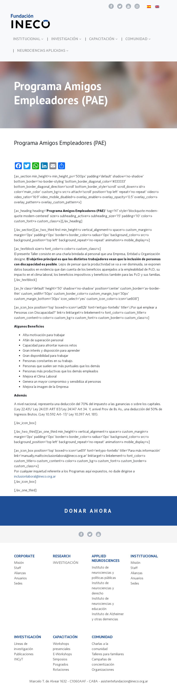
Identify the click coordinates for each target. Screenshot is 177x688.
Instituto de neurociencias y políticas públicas (104, 572)
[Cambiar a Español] (149, 6)
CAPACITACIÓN (102, 38)
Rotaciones (61, 669)
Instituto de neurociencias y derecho (103, 588)
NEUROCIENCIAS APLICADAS (41, 50)
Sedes (18, 583)
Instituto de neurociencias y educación (103, 603)
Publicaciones (23, 654)
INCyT (18, 659)
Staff (17, 568)
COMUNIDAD (137, 38)
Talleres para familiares (108, 654)
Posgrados (60, 664)
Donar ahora (88, 510)
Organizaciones (103, 669)
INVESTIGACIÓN (65, 38)
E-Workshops (62, 654)
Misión (19, 562)
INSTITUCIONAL (27, 38)
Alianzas (20, 573)
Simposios (60, 659)
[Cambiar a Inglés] (157, 6)
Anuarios (20, 578)
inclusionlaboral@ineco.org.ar (35, 476)
